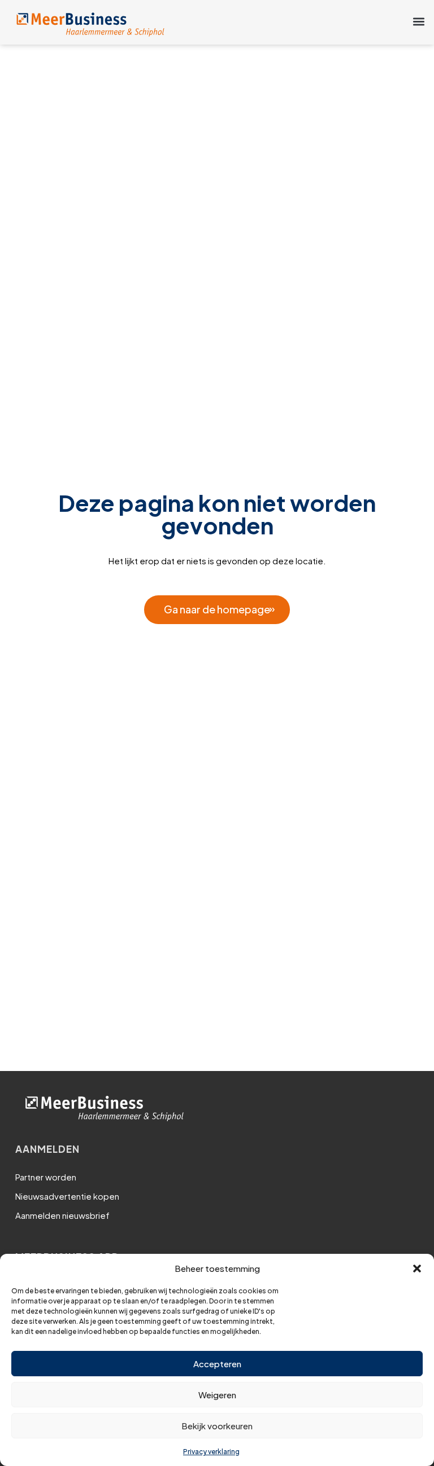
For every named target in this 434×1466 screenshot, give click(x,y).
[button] (417, 1268)
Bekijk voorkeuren (217, 1425)
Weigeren (217, 1394)
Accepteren (217, 1363)
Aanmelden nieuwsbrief (62, 1215)
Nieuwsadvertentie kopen (67, 1196)
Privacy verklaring (211, 1451)
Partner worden (45, 1176)
